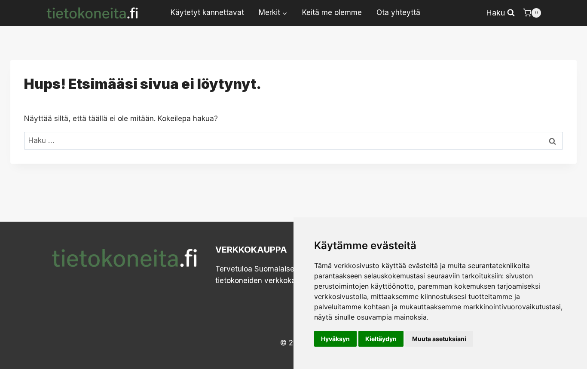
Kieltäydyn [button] (381, 338)
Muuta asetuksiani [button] (439, 338)
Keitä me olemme (332, 12)
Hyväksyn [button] (335, 338)
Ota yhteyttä (398, 12)
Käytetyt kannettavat (207, 12)
